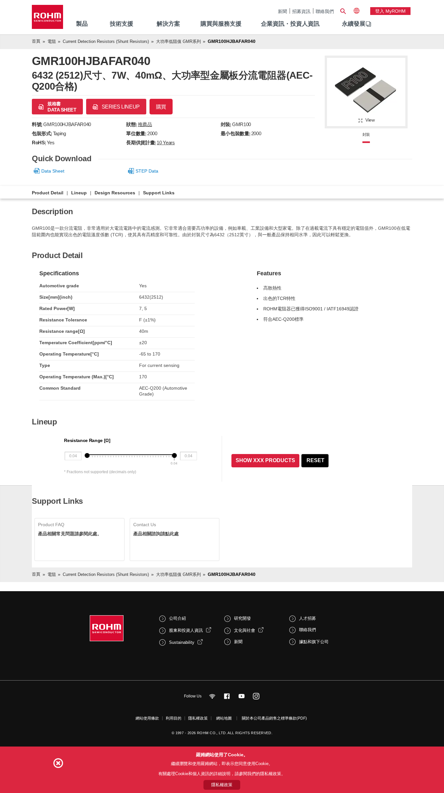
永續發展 (353, 23)
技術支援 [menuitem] (121, 23)
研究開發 (242, 618)
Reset (315, 460)
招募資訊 (301, 11)
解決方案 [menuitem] (168, 23)
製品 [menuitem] (82, 23)
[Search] (342, 10)
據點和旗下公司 (314, 641)
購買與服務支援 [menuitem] (221, 23)
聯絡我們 (325, 11)
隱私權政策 (198, 718)
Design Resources (115, 192)
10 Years (166, 142)
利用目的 (173, 718)
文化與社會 (244, 630)
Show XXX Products (265, 460)
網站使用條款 (147, 718)
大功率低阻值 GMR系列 (178, 41)
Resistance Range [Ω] (87, 440)
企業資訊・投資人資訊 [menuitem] (290, 23)
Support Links (159, 192)
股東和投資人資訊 (186, 630)
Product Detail (47, 192)
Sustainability (181, 642)
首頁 (36, 41)
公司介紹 (177, 618)
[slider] (87, 455)
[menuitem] (353, 24)
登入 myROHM (390, 11)
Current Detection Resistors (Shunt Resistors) (106, 41)
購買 (161, 107)
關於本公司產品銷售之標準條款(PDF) (274, 718)
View (370, 120)
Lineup (79, 192)
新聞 (282, 11)
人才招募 (307, 618)
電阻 (51, 41)
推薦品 (145, 124)
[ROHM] (47, 19)
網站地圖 (224, 718)
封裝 (366, 134)
